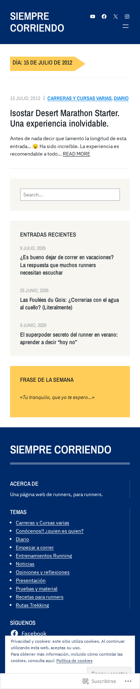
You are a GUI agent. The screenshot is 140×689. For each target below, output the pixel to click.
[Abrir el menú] (125, 26)
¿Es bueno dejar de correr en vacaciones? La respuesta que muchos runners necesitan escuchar (67, 264)
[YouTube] (92, 16)
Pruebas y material (36, 588)
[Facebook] (104, 16)
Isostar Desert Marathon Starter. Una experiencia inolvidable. (65, 118)
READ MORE (76, 154)
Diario (121, 98)
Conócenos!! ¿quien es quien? (50, 530)
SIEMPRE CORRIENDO (37, 22)
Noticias (25, 563)
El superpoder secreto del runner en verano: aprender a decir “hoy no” (69, 338)
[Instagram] (127, 16)
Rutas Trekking (32, 605)
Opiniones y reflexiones (43, 572)
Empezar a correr (35, 547)
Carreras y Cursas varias (79, 98)
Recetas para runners (40, 596)
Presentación (31, 580)
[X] (115, 16)
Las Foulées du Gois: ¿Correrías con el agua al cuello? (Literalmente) (69, 303)
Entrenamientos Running (44, 555)
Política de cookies (74, 660)
